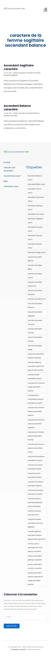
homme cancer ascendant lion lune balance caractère (35, 547)
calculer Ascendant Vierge (35, 347)
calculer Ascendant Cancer (35, 275)
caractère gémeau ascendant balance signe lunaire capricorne (37, 535)
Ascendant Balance (33, 113)
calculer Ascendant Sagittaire (35, 314)
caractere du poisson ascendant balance (35, 483)
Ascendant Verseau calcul (35, 246)
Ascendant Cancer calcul (34, 191)
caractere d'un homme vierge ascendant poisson (36, 387)
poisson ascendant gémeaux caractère (35, 558)
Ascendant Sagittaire (10, 75)
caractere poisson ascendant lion (34, 513)
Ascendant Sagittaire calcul (35, 220)
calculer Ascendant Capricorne (35, 284)
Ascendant (22, 73)
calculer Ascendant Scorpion (35, 322)
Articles (15, 73)
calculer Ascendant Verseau (35, 339)
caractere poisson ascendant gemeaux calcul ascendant (35, 502)
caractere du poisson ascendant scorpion (35, 492)
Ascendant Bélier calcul (36, 184)
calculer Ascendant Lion (37, 299)
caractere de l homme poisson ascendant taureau (36, 436)
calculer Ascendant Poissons (35, 305)
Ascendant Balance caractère (17, 107)
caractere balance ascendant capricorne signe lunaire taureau (36, 366)
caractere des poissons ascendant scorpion (36, 458)
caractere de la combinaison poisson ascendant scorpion (36, 399)
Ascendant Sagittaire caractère (19, 67)
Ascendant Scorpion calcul (35, 229)
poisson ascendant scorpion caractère (35, 566)
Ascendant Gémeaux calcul (35, 207)
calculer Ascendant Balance (35, 259)
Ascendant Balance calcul (35, 178)
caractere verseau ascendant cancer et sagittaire (35, 523)
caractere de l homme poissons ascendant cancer (36, 448)
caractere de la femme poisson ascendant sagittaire (36, 424)
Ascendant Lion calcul (36, 214)
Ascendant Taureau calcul (35, 237)
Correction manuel (18, 649)
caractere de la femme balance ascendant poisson (36, 411)
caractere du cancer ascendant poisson (35, 467)
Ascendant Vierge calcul (36, 252)
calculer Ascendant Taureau (35, 330)
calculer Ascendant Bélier (35, 267)
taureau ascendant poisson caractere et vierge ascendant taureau (35, 578)
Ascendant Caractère (33, 73)
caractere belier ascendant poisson (35, 376)
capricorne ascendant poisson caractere (36, 356)
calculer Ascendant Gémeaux (35, 292)
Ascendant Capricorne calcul (36, 199)
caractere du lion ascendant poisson (35, 475)
